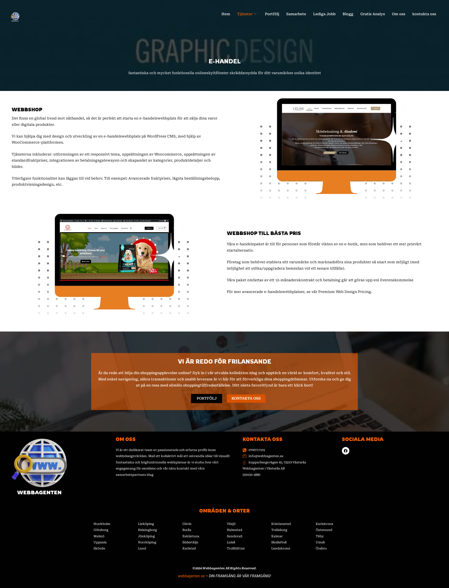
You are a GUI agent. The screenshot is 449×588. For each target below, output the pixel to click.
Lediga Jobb (324, 14)
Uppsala (100, 542)
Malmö (99, 536)
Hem (225, 14)
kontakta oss (424, 14)
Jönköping (146, 536)
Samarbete (296, 14)
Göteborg (101, 530)
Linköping (146, 524)
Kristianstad (281, 524)
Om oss (398, 14)
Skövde (99, 548)
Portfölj (272, 14)
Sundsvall (234, 536)
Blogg (348, 14)
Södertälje (190, 542)
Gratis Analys (372, 14)
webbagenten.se (191, 576)
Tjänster (245, 14)
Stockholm (102, 524)
